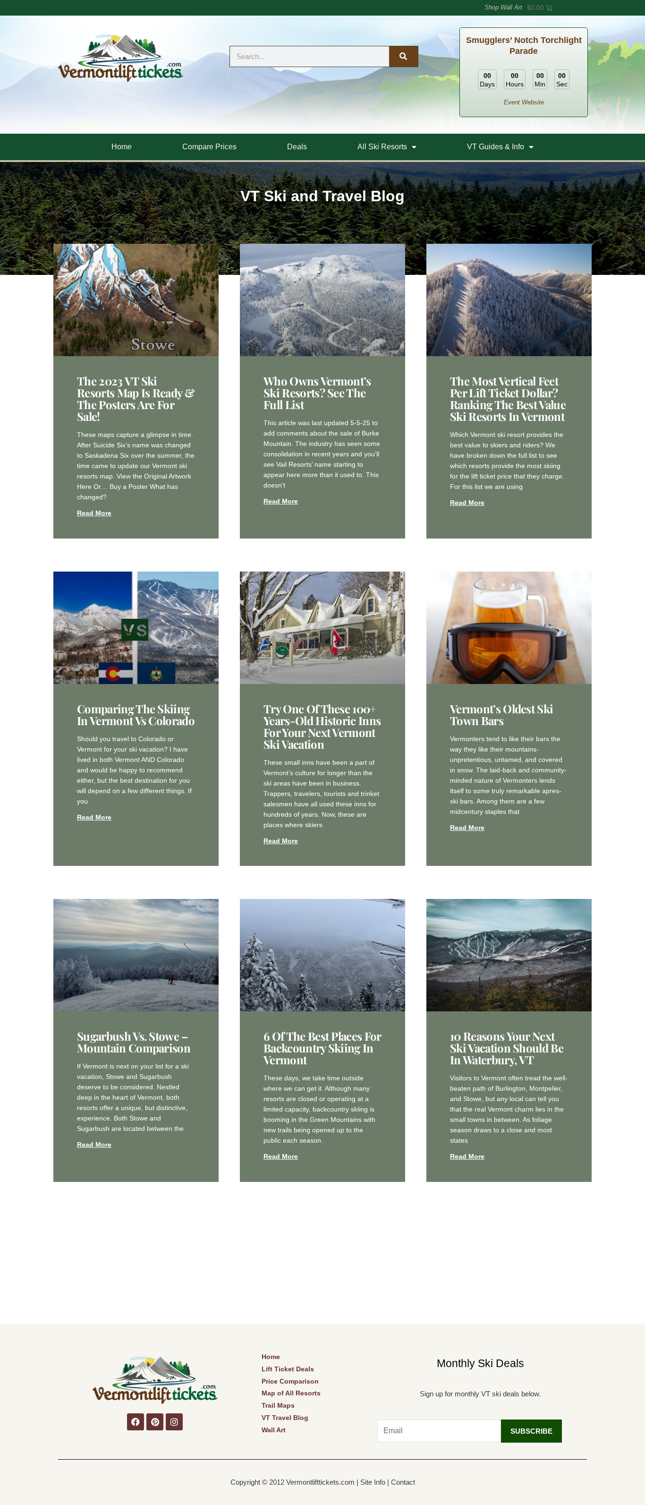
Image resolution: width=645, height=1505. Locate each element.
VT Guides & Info (495, 147)
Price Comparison (290, 1381)
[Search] (403, 56)
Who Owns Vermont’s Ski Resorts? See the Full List (317, 392)
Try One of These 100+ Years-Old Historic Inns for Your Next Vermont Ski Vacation (322, 726)
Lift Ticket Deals (288, 1369)
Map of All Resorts (291, 1393)
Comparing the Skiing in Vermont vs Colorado (136, 714)
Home (121, 147)
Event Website (524, 102)
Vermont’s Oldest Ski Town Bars (501, 714)
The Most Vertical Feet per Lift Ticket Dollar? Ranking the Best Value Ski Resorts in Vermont (508, 398)
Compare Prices (209, 147)
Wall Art (274, 1430)
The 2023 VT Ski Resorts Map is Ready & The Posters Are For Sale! (136, 398)
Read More (94, 513)
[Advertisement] (322, 1253)
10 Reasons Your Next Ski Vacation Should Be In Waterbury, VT (506, 1047)
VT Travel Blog (285, 1417)
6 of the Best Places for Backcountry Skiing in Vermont (322, 1047)
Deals (297, 147)
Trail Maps (278, 1405)
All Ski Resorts (382, 147)
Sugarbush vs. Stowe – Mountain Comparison (133, 1041)
